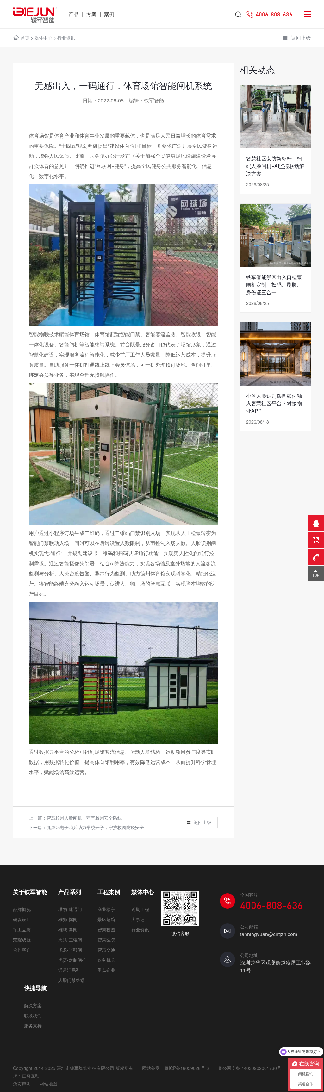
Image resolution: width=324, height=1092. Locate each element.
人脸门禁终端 (71, 980)
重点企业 (106, 970)
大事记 (138, 919)
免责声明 (22, 1083)
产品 (74, 14)
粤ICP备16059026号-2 (186, 1068)
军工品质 (22, 929)
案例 (109, 14)
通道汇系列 (69, 970)
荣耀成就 (22, 939)
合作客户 (22, 949)
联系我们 (33, 1015)
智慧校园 (106, 929)
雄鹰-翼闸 (68, 929)
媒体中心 (43, 37)
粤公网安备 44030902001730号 (249, 1068)
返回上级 (301, 37)
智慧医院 (106, 939)
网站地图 (48, 1083)
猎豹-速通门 (70, 909)
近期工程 (140, 909)
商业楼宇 (106, 909)
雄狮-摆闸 (68, 919)
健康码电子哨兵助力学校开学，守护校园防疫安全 (95, 827)
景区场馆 (106, 919)
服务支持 (33, 1025)
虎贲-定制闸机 (72, 960)
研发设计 (22, 919)
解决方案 (33, 1005)
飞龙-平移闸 (70, 949)
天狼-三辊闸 (70, 939)
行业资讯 (66, 37)
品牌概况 (22, 909)
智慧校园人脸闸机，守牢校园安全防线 (84, 818)
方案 (91, 14)
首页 (25, 37)
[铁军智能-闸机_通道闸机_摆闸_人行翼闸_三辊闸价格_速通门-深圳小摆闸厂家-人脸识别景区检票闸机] (32, 14)
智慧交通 (106, 949)
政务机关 (106, 960)
